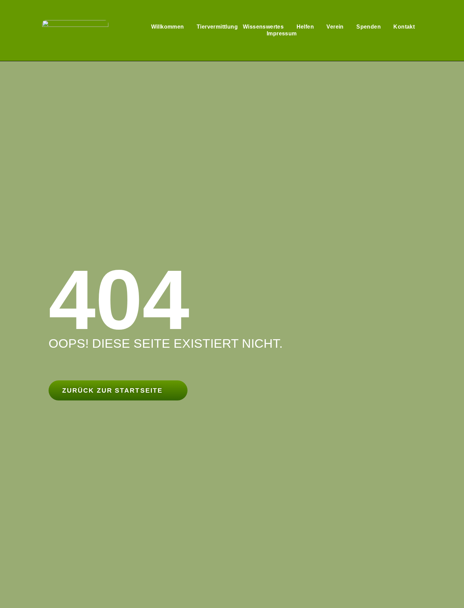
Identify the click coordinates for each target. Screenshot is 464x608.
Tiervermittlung (217, 27)
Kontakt (404, 27)
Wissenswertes (263, 27)
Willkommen (167, 27)
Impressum (282, 33)
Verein (334, 27)
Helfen (305, 27)
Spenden (368, 27)
